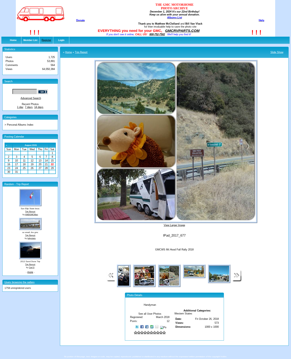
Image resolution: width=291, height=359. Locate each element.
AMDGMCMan (31, 214)
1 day (20, 107)
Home (13, 40)
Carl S (31, 267)
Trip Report (30, 211)
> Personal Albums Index (19, 124)
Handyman (150, 304)
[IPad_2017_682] (247, 151)
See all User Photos (149, 313)
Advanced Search (31, 98)
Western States (183, 313)
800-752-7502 (157, 34)
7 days (29, 107)
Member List (30, 40)
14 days (38, 107)
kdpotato (32, 238)
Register (46, 40)
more (30, 272)
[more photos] (111, 281)
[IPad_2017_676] (98, 151)
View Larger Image (174, 225)
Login (61, 40)
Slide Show (276, 52)
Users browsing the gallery (19, 282)
